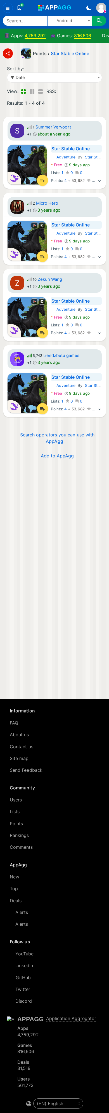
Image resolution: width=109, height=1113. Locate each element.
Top (14, 888)
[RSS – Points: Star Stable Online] (61, 91)
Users (16, 800)
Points (16, 823)
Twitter (22, 989)
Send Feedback (26, 770)
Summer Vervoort (53, 127)
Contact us (21, 746)
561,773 (25, 1085)
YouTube (24, 954)
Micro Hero (47, 203)
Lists (15, 811)
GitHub (23, 977)
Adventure (63, 157)
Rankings (19, 835)
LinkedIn (24, 965)
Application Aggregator (71, 1018)
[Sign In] (101, 8)
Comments (21, 847)
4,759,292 (35, 35)
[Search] (99, 21)
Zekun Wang (50, 279)
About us (19, 734)
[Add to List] (42, 180)
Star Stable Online (70, 53)
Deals (16, 900)
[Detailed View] (32, 91)
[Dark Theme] (88, 8)
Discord (23, 1001)
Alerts (21, 912)
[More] (99, 180)
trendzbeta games (61, 355)
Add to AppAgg (57, 456)
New (14, 877)
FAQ (14, 723)
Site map (19, 758)
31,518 (23, 1068)
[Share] (8, 53)
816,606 (82, 35)
